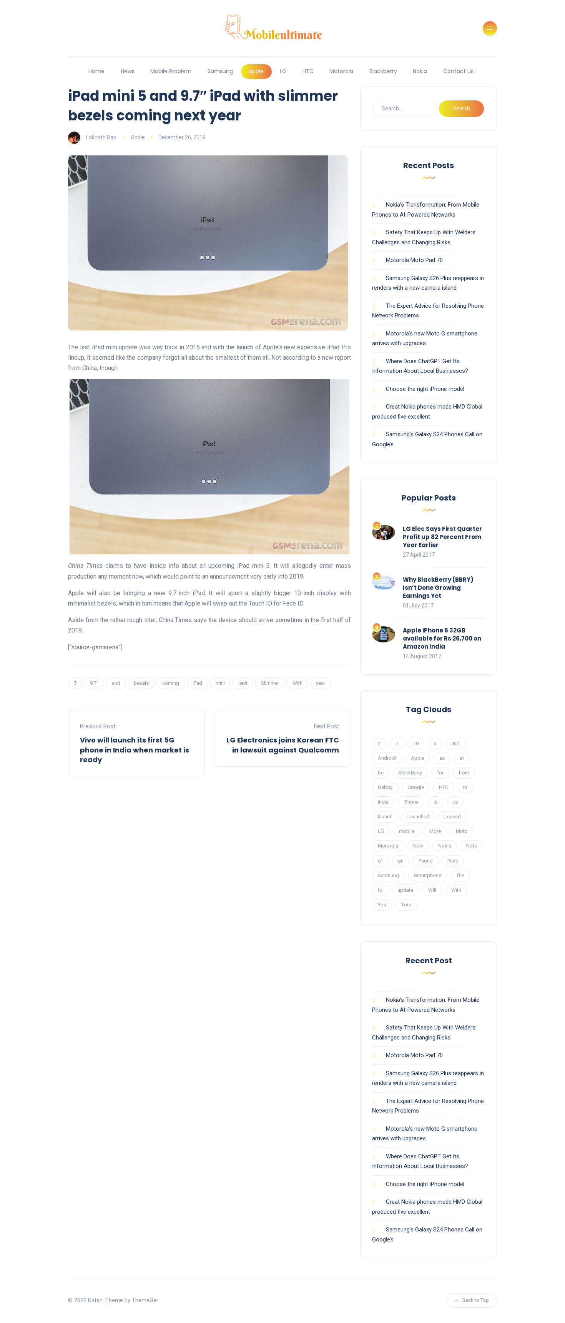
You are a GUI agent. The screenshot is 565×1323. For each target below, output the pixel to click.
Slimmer (270, 683)
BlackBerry (410, 773)
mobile (406, 831)
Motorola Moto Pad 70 (414, 260)
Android (387, 758)
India (383, 802)
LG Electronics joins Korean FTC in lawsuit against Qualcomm (282, 744)
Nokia (420, 71)
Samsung (220, 71)
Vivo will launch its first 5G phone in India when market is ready (134, 749)
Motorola (341, 71)
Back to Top (475, 1300)
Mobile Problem (170, 71)
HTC (308, 71)
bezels (141, 683)
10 (416, 743)
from (464, 773)
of (380, 861)
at (462, 758)
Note (471, 846)
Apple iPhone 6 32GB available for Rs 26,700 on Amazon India (442, 638)
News (128, 71)
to (380, 890)
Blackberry (383, 71)
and (116, 683)
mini (220, 683)
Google (415, 787)
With (297, 683)
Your (406, 905)
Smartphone (427, 875)
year (320, 683)
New (418, 846)
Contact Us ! (460, 71)
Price (452, 861)
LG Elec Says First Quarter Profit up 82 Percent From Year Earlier (442, 537)
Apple (256, 71)
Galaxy (385, 787)
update (405, 890)
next (243, 683)
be (381, 773)
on (401, 861)
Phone (425, 861)
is (435, 802)
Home (96, 71)
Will (432, 890)
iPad (197, 683)
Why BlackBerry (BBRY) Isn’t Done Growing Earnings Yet (438, 588)
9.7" (94, 683)
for (440, 773)
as (442, 758)
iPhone (411, 802)
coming (170, 683)
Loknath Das (101, 137)
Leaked (452, 816)
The (460, 875)
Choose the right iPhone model (425, 388)
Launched (418, 816)
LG (283, 71)
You (382, 905)
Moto (462, 831)
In (465, 787)
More (435, 831)
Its (455, 802)
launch (385, 816)
